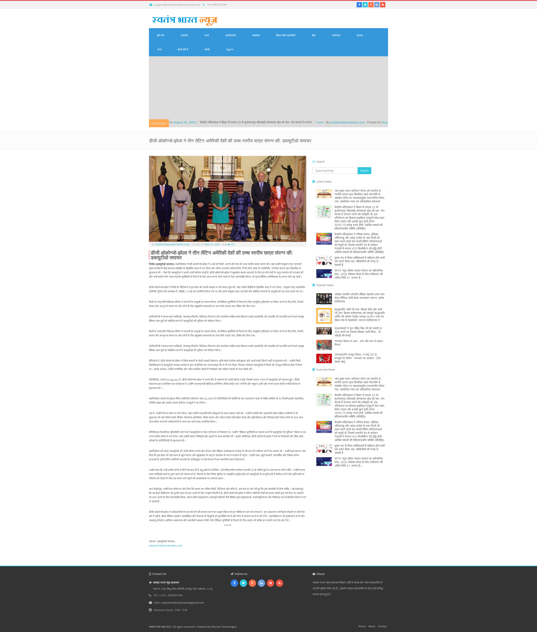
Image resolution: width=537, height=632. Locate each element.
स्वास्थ (360, 35)
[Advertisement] (268, 87)
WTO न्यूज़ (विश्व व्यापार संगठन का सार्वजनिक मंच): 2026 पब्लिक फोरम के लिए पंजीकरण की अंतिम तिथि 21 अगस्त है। (359, 274)
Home (362, 626)
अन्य (159, 49)
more (279, 122)
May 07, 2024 (212, 244)
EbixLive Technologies (224, 626)
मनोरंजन (336, 35)
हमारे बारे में (183, 49)
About (371, 626)
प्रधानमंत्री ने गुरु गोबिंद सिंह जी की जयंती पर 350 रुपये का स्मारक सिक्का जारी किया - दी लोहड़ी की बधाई (358, 331)
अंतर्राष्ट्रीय (230, 35)
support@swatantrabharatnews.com (177, 5)
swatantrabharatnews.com (307, 122)
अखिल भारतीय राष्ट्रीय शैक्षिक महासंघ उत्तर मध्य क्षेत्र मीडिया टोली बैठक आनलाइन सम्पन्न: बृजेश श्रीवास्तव (360, 297)
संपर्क (207, 49)
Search (364, 170)
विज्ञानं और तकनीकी (285, 35)
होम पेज (160, 35)
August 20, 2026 (352, 122)
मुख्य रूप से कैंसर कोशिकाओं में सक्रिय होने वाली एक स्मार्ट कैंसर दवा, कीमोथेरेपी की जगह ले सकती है (360, 261)
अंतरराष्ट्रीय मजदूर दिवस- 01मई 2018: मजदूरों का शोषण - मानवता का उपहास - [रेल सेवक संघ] (358, 358)
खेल (314, 35)
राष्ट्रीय (184, 35)
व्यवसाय (256, 35)
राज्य (206, 35)
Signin (230, 49)
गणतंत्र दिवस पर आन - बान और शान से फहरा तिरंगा (359, 343)
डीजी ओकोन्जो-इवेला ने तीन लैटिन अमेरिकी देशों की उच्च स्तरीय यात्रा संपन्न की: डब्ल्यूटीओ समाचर (222, 255)
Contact (382, 626)
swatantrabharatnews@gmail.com (182, 602)
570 (232, 244)
